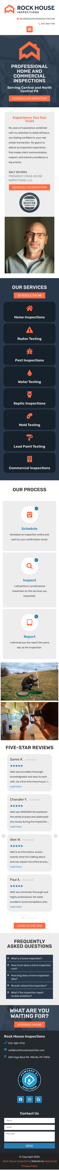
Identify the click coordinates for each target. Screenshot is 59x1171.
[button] (29, 29)
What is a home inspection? (26, 958)
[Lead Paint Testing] (29, 438)
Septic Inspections (30, 403)
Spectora (50, 1161)
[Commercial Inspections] (29, 459)
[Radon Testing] (29, 330)
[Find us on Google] (38, 1099)
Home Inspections (29, 317)
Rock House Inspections (16, 1161)
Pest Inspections (29, 360)
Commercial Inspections (29, 468)
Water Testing (29, 382)
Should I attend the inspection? (29, 985)
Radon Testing (29, 339)
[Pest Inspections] (29, 351)
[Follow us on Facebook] (20, 1099)
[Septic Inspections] (29, 394)
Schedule (29, 529)
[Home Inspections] (29, 308)
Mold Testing (29, 425)
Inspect (29, 580)
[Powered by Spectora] (30, 1090)
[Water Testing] (29, 373)
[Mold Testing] (29, 416)
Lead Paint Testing (29, 446)
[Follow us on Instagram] (29, 1099)
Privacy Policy (30, 1166)
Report (29, 637)
